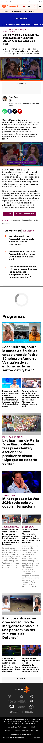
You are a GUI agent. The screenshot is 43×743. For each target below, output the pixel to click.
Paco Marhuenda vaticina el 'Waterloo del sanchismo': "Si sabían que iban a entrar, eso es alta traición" (31, 536)
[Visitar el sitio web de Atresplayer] (16, 712)
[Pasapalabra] (21, 22)
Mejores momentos (16, 25)
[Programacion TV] (29, 6)
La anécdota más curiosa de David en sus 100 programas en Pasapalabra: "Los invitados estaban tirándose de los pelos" (11, 398)
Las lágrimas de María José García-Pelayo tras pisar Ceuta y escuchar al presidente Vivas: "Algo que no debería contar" (20, 452)
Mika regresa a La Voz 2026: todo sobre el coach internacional (20, 502)
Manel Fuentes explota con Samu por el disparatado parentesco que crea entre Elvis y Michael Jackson (31, 665)
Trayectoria (8, 495)
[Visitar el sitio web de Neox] (31, 696)
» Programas (15, 220)
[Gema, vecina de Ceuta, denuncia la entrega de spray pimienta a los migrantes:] (11, 519)
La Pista (7, 214)
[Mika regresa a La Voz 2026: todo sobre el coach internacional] (21, 482)
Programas (16, 11)
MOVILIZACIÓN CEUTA (12, 437)
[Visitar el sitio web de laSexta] (22, 696)
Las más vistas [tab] (12, 230)
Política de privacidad (26, 727)
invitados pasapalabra (25, 214)
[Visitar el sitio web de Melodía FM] (31, 706)
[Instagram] (10, 100)
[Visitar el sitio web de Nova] (12, 701)
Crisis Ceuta (28, 527)
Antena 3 (5, 220)
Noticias (29, 11)
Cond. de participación (29, 730)
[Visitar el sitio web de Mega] (22, 701)
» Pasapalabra (26, 220)
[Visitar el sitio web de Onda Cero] (12, 706)
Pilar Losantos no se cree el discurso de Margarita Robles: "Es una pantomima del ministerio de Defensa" (20, 628)
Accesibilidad (34, 738)
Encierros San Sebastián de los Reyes (24, 2)
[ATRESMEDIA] (22, 689)
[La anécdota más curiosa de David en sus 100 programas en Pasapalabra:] (11, 383)
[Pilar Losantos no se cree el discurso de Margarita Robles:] (21, 604)
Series (5, 11)
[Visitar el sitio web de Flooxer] (29, 712)
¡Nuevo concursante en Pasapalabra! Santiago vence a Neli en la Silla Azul (22, 255)
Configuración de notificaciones (15, 738)
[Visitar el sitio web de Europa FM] (22, 706)
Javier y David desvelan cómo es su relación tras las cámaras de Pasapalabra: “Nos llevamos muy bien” (23, 271)
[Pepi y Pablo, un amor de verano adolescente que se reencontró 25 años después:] (31, 383)
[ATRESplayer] (34, 6)
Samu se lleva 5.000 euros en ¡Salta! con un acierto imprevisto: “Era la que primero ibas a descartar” (11, 665)
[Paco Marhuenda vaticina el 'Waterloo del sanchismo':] (31, 519)
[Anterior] (1, 2)
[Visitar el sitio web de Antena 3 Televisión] (12, 696)
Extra (29, 25)
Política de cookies (12, 730)
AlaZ (4, 25)
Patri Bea (13, 97)
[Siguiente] (41, 2)
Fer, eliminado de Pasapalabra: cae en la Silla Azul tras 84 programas (21, 240)
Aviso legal (12, 727)
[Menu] (40, 6)
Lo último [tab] (28, 230)
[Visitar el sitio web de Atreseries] (31, 701)
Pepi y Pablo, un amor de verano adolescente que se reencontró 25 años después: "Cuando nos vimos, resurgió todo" (30, 398)
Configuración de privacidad (21, 734)
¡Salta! (6, 2)
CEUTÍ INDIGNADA (10, 527)
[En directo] (24, 6)
